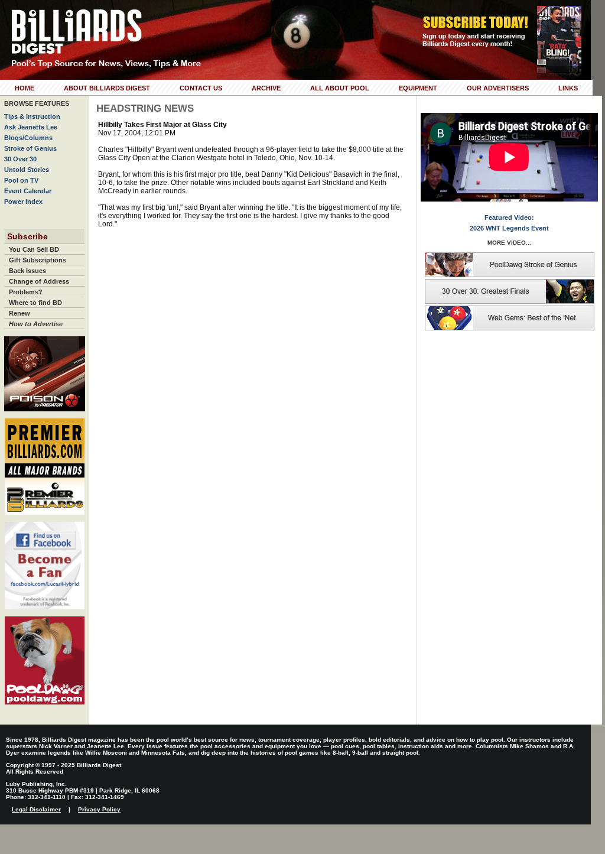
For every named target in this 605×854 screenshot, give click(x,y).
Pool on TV (21, 180)
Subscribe (27, 236)
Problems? (26, 292)
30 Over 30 (20, 159)
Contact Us (201, 88)
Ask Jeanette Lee (30, 127)
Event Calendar (27, 190)
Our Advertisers (498, 88)
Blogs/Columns (28, 137)
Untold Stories (26, 169)
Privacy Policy (99, 809)
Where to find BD (35, 302)
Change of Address (39, 281)
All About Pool (339, 88)
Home (24, 88)
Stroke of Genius (30, 148)
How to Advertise (36, 323)
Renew (19, 313)
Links (568, 88)
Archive (266, 88)
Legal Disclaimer (36, 809)
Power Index (23, 201)
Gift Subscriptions (37, 260)
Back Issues (27, 270)
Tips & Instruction (32, 116)
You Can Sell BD (34, 249)
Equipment (418, 88)
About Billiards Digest (107, 88)
